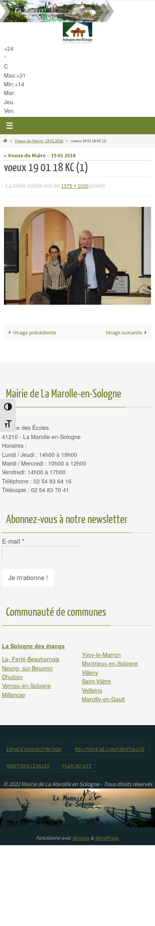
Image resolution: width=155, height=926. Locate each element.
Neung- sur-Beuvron (27, 666)
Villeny (90, 670)
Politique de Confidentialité (110, 747)
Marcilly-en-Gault (103, 697)
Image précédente (34, 330)
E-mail (13, 539)
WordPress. (107, 835)
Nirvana (80, 835)
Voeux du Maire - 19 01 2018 (39, 140)
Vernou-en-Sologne (26, 684)
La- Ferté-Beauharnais (30, 657)
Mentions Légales (27, 764)
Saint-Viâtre (96, 680)
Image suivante (124, 330)
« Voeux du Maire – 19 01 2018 (40, 155)
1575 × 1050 (75, 185)
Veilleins (92, 688)
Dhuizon (12, 675)
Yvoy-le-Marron (101, 653)
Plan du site (76, 764)
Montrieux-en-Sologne (110, 662)
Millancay (13, 693)
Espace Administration (34, 747)
